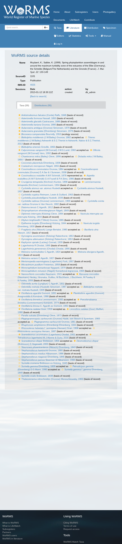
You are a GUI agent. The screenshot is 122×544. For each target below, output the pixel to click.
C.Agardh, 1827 (37, 258)
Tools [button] (91, 35)
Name (22, 62)
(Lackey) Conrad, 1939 (42, 242)
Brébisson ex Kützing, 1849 (44, 363)
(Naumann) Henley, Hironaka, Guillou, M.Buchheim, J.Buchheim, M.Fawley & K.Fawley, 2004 (58, 277)
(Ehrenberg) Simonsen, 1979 (47, 131)
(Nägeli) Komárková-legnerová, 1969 (52, 271)
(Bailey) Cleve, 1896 (41, 156)
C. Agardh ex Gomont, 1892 (44, 306)
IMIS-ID (21, 85)
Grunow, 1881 (55, 321)
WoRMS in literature (12, 538)
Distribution (92, 28)
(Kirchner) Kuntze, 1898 (44, 182)
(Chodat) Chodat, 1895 (45, 248)
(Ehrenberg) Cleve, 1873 (41, 315)
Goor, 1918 (36, 309)
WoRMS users (9, 535)
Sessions (20, 89)
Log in (58, 43)
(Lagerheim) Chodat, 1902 (48, 334)
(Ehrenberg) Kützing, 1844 (43, 223)
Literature (74, 28)
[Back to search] (38, 96)
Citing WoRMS (70, 522)
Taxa (58, 28)
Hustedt (40, 188)
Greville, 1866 (38, 147)
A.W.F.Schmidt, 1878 (43, 175)
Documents (59, 20)
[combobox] (24, 27)
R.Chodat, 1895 (35, 245)
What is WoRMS (10, 522)
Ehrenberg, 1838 (40, 163)
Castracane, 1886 (40, 121)
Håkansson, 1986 (42, 353)
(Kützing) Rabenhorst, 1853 (47, 236)
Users (95, 12)
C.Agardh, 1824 (41, 252)
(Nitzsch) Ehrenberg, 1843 (48, 347)
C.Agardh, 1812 (37, 207)
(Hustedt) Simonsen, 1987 (43, 287)
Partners (6, 532)
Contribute (89, 20)
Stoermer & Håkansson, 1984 (48, 360)
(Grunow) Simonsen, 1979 (45, 128)
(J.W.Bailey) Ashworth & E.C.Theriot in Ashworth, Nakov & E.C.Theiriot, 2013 (59, 140)
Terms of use (69, 526)
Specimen (110, 28)
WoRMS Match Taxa (73, 542)
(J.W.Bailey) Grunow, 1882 (46, 137)
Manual (107, 35)
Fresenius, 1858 (40, 264)
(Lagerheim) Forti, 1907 (47, 261)
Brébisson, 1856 (40, 341)
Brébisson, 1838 (37, 376)
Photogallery (109, 12)
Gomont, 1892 (38, 293)
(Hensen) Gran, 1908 (49, 328)
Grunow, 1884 (42, 169)
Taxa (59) (24, 105)
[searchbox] (23, 27)
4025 (32, 84)
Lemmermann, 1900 (42, 299)
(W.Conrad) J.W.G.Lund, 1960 (48, 150)
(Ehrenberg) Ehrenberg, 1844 (48, 325)
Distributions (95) (43, 105)
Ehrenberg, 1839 (38, 366)
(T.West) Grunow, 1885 (42, 220)
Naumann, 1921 (41, 274)
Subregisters (81, 12)
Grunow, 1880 (38, 124)
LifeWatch (75, 20)
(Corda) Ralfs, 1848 (43, 115)
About (67, 12)
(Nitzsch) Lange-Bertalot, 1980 (44, 229)
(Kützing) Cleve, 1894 (42, 213)
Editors (60, 35)
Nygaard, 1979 (43, 267)
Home (57, 12)
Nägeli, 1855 (40, 166)
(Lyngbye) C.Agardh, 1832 (42, 283)
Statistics (76, 35)
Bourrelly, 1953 (41, 134)
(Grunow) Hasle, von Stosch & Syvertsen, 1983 (60, 318)
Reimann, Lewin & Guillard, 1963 (47, 194)
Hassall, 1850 (38, 118)
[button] (19, 115)
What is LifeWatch (11, 526)
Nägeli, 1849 (45, 210)
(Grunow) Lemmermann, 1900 (45, 201)
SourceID (20, 76)
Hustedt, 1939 (42, 197)
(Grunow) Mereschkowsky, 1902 (52, 379)
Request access (71, 529)
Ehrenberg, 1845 (42, 356)
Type (22, 80)
